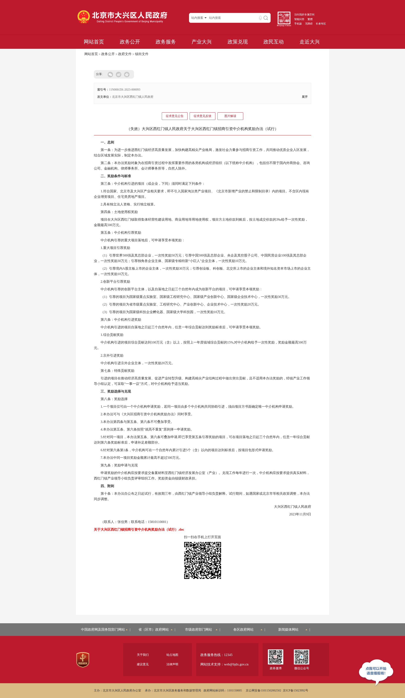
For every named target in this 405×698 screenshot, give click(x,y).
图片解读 (230, 116)
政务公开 (130, 42)
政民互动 (273, 42)
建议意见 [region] (143, 664)
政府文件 (125, 54)
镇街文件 (141, 54)
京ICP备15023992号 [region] (295, 690)
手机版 (298, 23)
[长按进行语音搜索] (260, 17)
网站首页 (94, 42)
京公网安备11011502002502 (263, 690)
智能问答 (299, 19)
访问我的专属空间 (304, 14)
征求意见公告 (175, 116)
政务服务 (166, 42)
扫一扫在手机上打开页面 (202, 537)
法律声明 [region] (172, 664)
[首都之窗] (284, 25)
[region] (83, 660)
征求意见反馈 (202, 116)
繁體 (310, 19)
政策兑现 (238, 42)
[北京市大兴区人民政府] (122, 23)
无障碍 (309, 23)
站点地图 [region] (172, 654)
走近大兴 (310, 42)
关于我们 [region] (143, 654)
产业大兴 (202, 42)
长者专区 (321, 23)
